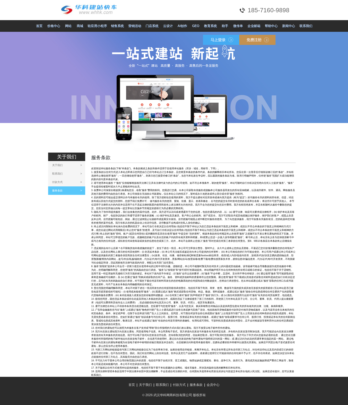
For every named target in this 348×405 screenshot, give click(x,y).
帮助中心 (271, 26)
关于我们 (67, 165)
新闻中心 (288, 26)
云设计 (168, 26)
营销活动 (134, 26)
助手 (225, 26)
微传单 (238, 26)
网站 (68, 26)
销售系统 (117, 26)
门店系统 (152, 26)
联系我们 (305, 26)
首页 (39, 26)
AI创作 (182, 26)
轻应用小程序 (97, 26)
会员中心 (213, 384)
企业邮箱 (254, 26)
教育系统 (210, 26)
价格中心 (53, 26)
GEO (195, 26)
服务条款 (67, 190)
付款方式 (67, 182)
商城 (80, 26)
